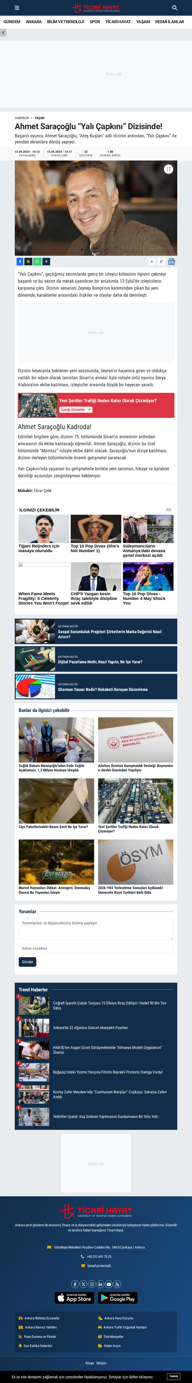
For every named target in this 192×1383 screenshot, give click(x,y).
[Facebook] (75, 1284)
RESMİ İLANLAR (169, 21)
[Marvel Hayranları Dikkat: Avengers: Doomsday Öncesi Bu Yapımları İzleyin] (56, 861)
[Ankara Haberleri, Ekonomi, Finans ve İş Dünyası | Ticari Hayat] (95, 8)
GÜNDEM (12, 21)
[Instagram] (92, 1284)
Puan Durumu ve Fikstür (40, 1337)
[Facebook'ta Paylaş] (20, 262)
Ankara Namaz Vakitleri (41, 1327)
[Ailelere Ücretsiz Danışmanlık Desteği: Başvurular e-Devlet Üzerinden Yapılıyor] (136, 739)
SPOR (95, 21)
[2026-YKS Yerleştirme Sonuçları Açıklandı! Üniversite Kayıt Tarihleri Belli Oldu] (136, 861)
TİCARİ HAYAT (118, 21)
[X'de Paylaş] (28, 262)
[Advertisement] (96, 1163)
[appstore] (74, 1298)
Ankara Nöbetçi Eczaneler (42, 1318)
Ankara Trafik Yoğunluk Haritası (125, 1327)
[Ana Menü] (17, 7)
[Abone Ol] (171, 261)
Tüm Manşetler (113, 1337)
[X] (83, 1284)
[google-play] (117, 1298)
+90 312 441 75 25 (99, 1257)
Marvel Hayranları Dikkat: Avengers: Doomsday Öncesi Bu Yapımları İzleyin (54, 890)
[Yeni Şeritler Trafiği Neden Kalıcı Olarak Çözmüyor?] (136, 800)
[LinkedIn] (100, 1284)
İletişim (101, 1363)
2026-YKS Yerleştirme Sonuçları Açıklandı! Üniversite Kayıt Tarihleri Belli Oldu (130, 890)
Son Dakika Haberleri (38, 1346)
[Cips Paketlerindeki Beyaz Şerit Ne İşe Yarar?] (56, 800)
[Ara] (174, 7)
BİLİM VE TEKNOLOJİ (65, 21)
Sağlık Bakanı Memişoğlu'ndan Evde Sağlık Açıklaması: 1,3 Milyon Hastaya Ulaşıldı (51, 767)
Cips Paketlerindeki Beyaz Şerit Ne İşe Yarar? (53, 827)
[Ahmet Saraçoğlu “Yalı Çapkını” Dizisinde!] (96, 208)
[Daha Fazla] (46, 262)
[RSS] (117, 1284)
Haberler (22, 118)
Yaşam (39, 118)
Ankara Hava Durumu (118, 1318)
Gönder (27, 962)
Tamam (174, 1376)
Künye (90, 1363)
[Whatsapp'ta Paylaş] (37, 262)
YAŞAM (143, 21)
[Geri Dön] (3, 32)
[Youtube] (109, 1284)
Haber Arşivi (112, 1346)
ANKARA (33, 21)
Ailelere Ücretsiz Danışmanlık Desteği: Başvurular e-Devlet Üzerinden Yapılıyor (135, 767)
